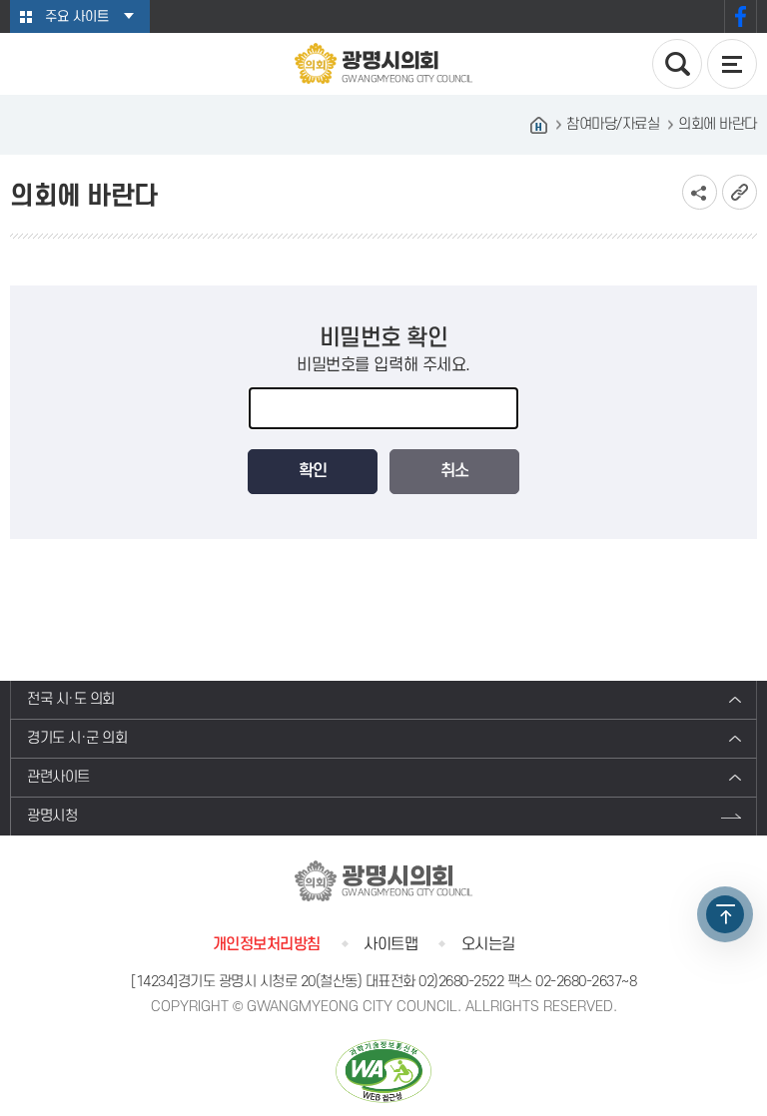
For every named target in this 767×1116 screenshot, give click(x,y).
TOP (725, 914)
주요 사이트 (77, 16)
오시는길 (488, 944)
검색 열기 (677, 64)
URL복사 (739, 192)
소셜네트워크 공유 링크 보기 (699, 192)
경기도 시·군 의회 (77, 738)
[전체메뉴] (732, 64)
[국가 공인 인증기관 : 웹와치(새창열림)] (383, 1070)
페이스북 (740, 16)
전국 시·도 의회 (71, 699)
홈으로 (538, 125)
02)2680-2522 (460, 981)
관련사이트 (58, 777)
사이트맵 (390, 944)
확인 (313, 471)
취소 (454, 471)
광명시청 (52, 816)
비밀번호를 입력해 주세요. (383, 365)
